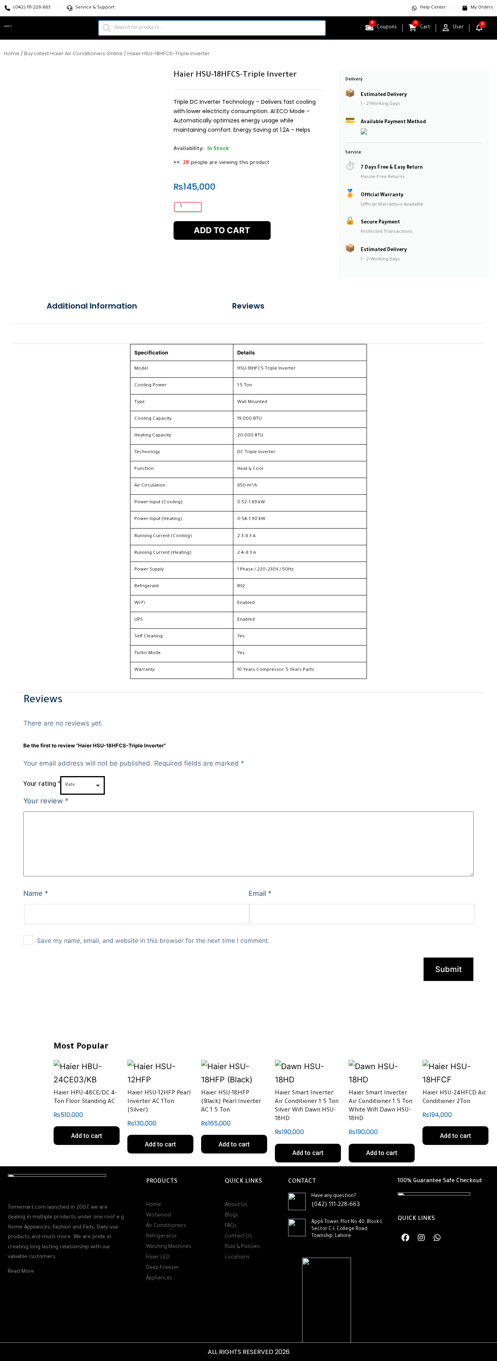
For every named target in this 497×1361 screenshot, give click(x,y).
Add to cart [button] (86, 1135)
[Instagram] (421, 1238)
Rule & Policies (242, 1247)
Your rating (41, 784)
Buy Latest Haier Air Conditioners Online (73, 53)
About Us (236, 1205)
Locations (237, 1257)
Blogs (231, 1215)
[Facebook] (405, 1238)
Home (11, 53)
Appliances (159, 1278)
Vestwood (158, 1215)
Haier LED (158, 1257)
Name (35, 893)
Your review (45, 801)
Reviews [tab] (248, 305)
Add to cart (222, 230)
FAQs (231, 1226)
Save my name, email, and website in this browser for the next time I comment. (153, 940)
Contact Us (238, 1236)
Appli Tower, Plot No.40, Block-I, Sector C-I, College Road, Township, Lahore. (347, 1229)
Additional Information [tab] (92, 305)
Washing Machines (168, 1247)
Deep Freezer (162, 1268)
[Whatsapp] (437, 1238)
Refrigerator (161, 1236)
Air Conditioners (166, 1226)
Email (259, 893)
